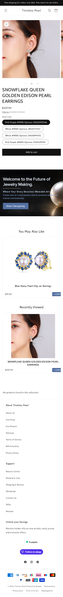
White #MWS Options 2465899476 (23, 135)
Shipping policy (47, 591)
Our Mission (11, 426)
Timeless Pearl (20, 586)
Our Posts (10, 419)
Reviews (9, 511)
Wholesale (11, 491)
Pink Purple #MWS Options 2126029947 (25, 142)
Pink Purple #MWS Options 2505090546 (26, 122)
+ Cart (57, 294)
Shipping (5, 112)
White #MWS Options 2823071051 (22, 129)
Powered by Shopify (34, 586)
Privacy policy (18, 591)
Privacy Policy (12, 453)
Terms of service (32, 591)
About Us (10, 413)
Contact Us (11, 498)
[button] (6, 10)
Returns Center (13, 471)
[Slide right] (38, 83)
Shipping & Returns (15, 484)
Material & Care (13, 478)
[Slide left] (25, 83)
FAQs (8, 504)
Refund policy (12, 446)
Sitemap (10, 433)
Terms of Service (13, 439)
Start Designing (15, 206)
